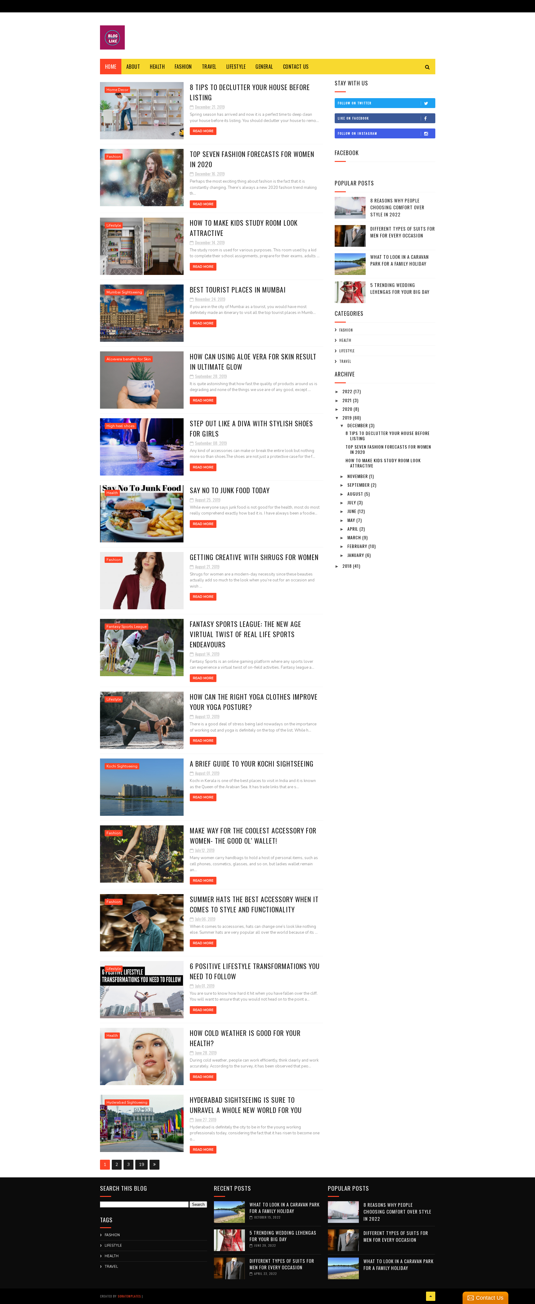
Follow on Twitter (355, 103)
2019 (347, 417)
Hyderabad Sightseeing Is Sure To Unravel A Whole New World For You (246, 1105)
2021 (347, 400)
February (357, 546)
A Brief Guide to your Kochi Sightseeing (252, 763)
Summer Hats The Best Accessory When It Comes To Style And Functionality (254, 904)
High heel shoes (121, 426)
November (358, 476)
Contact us (296, 66)
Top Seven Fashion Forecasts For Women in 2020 (388, 449)
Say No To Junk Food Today (230, 490)
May (351, 520)
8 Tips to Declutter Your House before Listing (388, 435)
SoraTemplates (129, 1296)
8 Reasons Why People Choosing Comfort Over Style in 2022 (397, 207)
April (353, 528)
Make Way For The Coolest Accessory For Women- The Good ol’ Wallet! (253, 835)
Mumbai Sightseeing (124, 292)
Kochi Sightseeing (122, 766)
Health (157, 66)
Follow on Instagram (357, 133)
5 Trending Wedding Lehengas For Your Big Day (399, 288)
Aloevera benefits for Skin (129, 359)
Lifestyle (236, 66)
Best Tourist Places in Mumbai (238, 289)
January (356, 555)
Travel (209, 66)
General (264, 66)
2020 (348, 409)
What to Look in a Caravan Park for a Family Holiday (399, 260)
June (352, 511)
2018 (347, 566)
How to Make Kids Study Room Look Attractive (383, 463)
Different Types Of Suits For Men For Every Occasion (402, 232)
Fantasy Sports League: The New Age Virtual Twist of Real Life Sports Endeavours (245, 634)
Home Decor (117, 89)
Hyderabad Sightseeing (127, 1102)
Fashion (183, 66)
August (355, 493)
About (133, 66)
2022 (348, 391)
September (359, 484)
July (352, 502)
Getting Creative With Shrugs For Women (254, 557)
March (354, 537)
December (358, 425)
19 (141, 1164)
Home (110, 66)
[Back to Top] (430, 1296)
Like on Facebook (353, 118)
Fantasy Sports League (126, 626)
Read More (203, 131)
